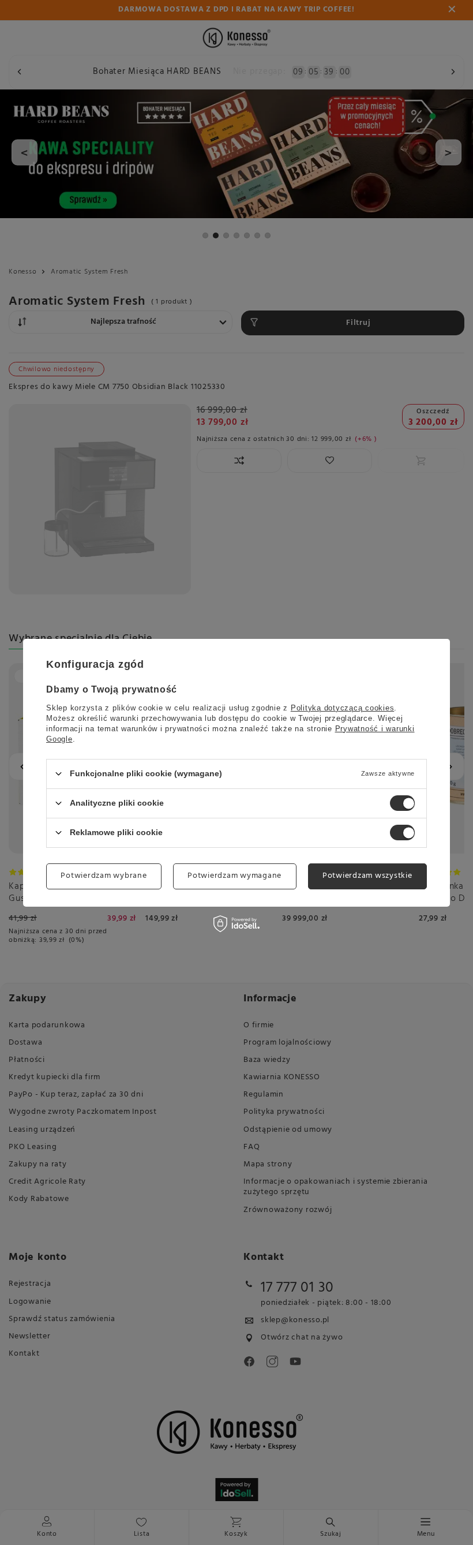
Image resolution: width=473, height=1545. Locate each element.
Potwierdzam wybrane (104, 875)
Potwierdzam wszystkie (367, 875)
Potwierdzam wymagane (234, 875)
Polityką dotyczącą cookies (343, 707)
